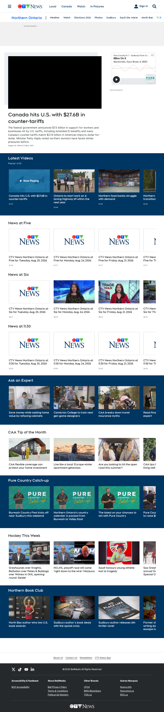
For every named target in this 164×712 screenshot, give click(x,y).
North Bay (147, 17)
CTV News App (103, 657)
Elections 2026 (82, 17)
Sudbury (111, 17)
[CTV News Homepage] (30, 6)
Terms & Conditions (58, 690)
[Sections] (9, 6)
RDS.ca (124, 694)
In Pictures (97, 6)
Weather (55, 17)
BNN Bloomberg (92, 690)
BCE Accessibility (20, 687)
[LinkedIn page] (33, 669)
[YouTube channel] (26, 669)
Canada (66, 6)
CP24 (87, 687)
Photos (98, 17)
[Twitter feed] (13, 669)
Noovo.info (125, 687)
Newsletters (86, 657)
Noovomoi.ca (127, 690)
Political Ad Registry (58, 694)
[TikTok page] (20, 669)
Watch (81, 6)
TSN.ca (88, 694)
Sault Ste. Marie (129, 17)
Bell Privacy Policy (57, 687)
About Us (58, 657)
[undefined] (29, 187)
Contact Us (71, 657)
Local (52, 6)
